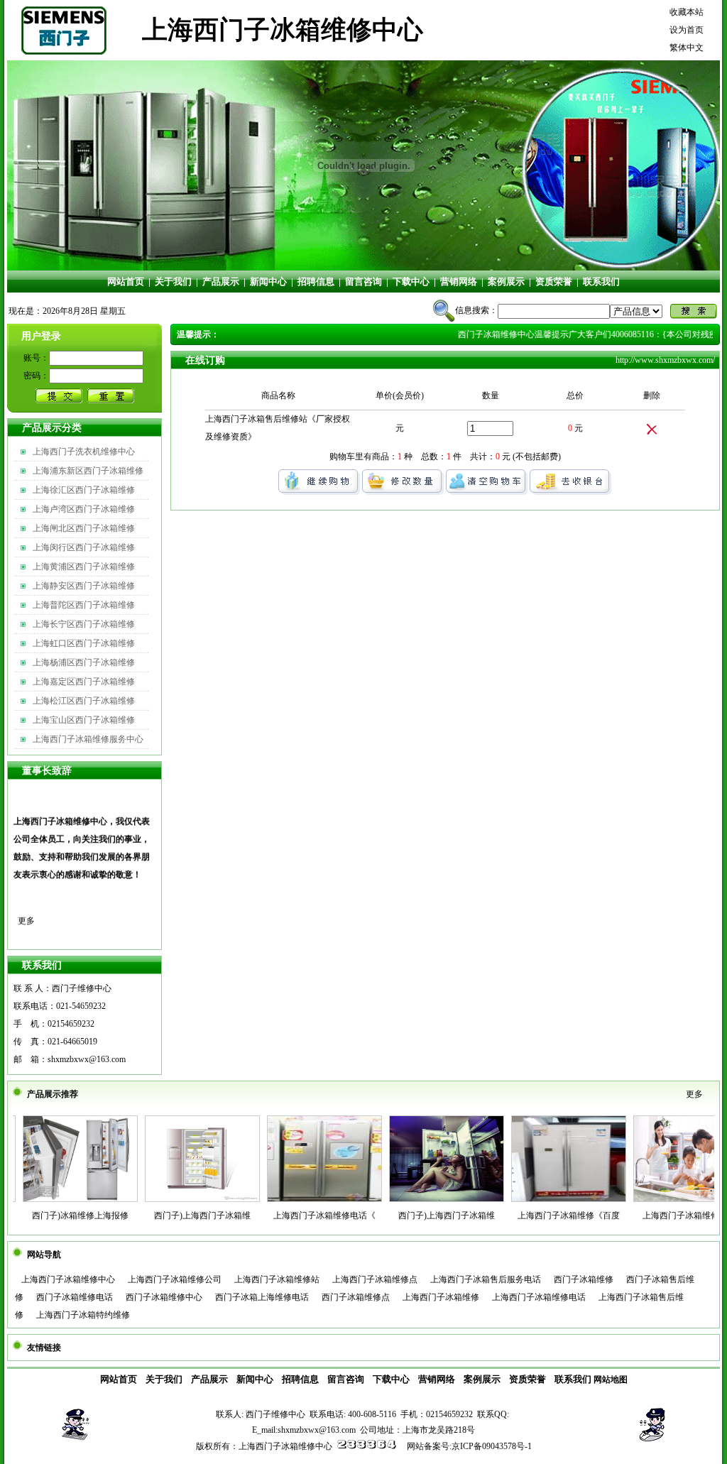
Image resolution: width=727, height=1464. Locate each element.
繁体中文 (686, 48)
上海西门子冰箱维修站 (276, 1279)
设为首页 (686, 30)
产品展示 (220, 281)
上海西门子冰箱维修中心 (68, 1279)
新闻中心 (268, 281)
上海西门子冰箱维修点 (374, 1279)
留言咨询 (363, 281)
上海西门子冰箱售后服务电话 (485, 1279)
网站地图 (611, 1379)
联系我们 (601, 281)
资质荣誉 (553, 281)
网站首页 (125, 281)
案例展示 (506, 281)
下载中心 (411, 281)
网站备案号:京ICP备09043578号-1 (469, 1446)
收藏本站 (686, 12)
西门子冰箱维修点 (356, 1297)
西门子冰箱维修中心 (164, 1297)
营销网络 (458, 281)
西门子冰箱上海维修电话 (262, 1297)
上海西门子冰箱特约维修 (83, 1315)
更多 (26, 904)
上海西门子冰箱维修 (441, 1297)
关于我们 (173, 281)
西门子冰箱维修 (583, 1279)
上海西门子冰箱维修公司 (175, 1279)
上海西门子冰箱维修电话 (539, 1297)
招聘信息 (315, 281)
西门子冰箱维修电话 (74, 1297)
